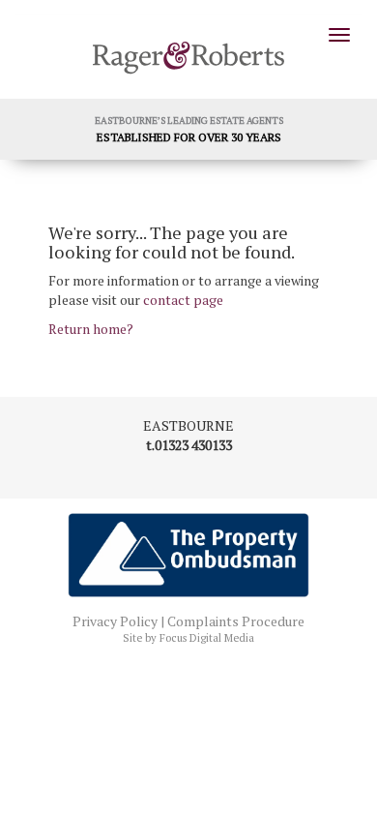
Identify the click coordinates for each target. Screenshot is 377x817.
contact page (183, 299)
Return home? (90, 328)
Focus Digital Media (207, 638)
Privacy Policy (115, 621)
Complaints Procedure (235, 621)
